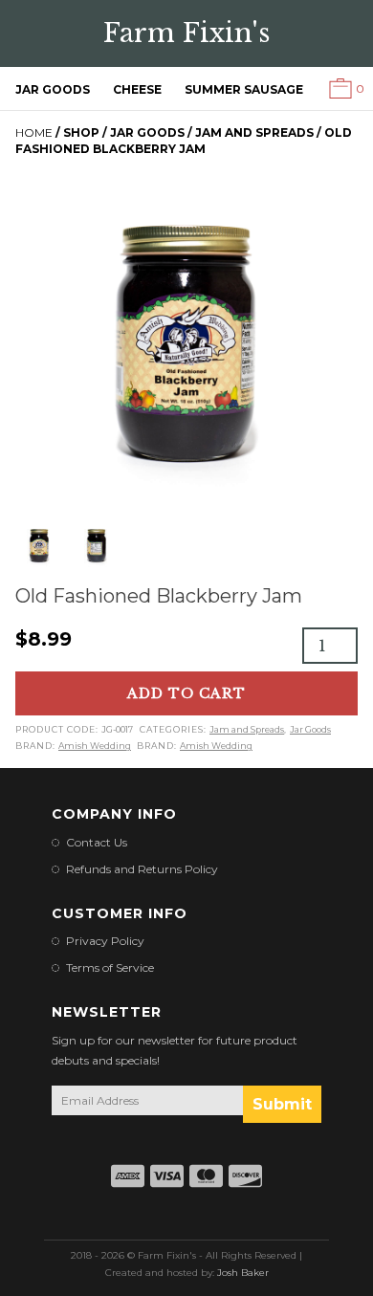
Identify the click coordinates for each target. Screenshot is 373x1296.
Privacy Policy (105, 941)
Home (34, 132)
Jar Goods (52, 89)
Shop (81, 132)
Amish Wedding (94, 745)
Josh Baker (243, 1272)
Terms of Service (110, 967)
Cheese (137, 89)
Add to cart (186, 693)
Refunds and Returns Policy (142, 869)
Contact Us (96, 842)
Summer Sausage (244, 89)
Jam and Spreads (254, 132)
